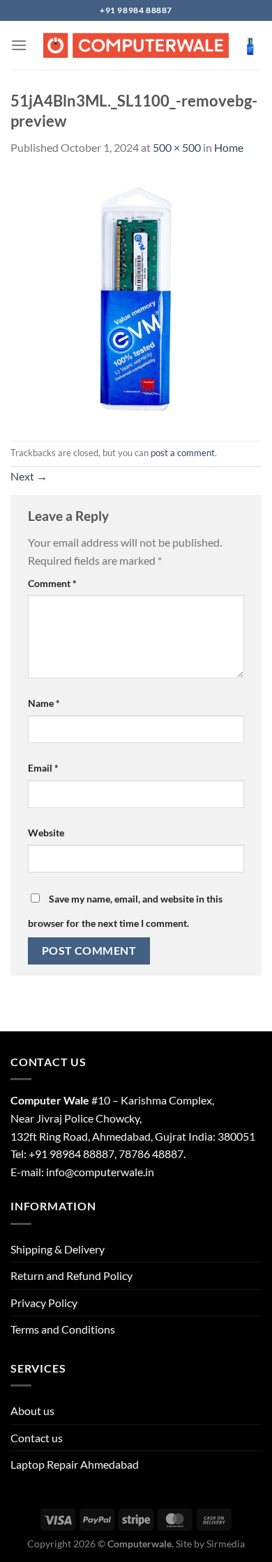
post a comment (183, 452)
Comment (52, 583)
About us (32, 1410)
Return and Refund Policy (71, 1275)
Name (44, 703)
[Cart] (250, 45)
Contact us (36, 1437)
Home (228, 147)
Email (43, 768)
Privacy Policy (43, 1302)
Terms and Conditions (62, 1329)
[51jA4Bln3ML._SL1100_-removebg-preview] (136, 297)
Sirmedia (225, 1543)
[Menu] (18, 45)
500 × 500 (177, 147)
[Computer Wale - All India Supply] (136, 45)
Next (28, 476)
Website (46, 832)
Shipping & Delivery (57, 1249)
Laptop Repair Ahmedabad (74, 1464)
